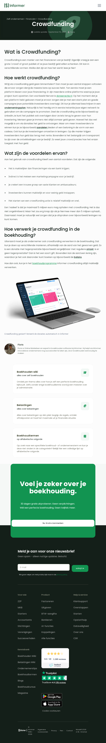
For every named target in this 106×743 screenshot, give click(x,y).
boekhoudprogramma (44, 263)
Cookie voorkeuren (51, 710)
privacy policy (61, 575)
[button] (99, 5)
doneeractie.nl (64, 95)
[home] (14, 5)
